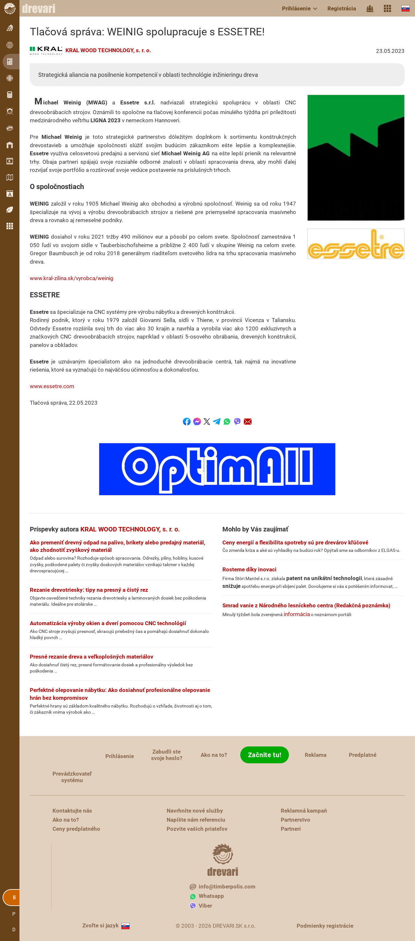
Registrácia (341, 8)
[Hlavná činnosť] (370, 8)
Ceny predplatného (76, 829)
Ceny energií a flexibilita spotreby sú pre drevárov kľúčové (295, 542)
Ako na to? (214, 755)
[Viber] (237, 421)
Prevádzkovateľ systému (72, 776)
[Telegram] (216, 421)
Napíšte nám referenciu (196, 819)
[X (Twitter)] (207, 421)
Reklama (315, 755)
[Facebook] (187, 421)
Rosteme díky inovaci (249, 569)
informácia (297, 614)
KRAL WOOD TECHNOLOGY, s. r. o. (108, 50)
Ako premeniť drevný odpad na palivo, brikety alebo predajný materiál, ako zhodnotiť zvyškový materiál (117, 546)
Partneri (291, 829)
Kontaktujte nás (72, 810)
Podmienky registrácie (325, 926)
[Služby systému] (387, 8)
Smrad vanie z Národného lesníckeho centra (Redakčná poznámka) (306, 605)
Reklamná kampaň (304, 810)
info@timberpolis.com (227, 886)
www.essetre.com (52, 386)
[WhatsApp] (227, 421)
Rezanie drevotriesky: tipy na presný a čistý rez (89, 590)
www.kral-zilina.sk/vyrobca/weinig (71, 278)
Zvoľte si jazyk (100, 925)
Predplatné (362, 755)
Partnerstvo (295, 819)
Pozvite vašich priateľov (197, 829)
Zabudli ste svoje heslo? (166, 754)
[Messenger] (197, 421)
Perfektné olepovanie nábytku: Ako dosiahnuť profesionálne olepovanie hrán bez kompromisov (120, 694)
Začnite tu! (264, 755)
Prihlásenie (296, 8)
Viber (205, 905)
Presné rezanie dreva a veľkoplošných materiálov (91, 656)
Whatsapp (211, 896)
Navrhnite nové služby (195, 810)
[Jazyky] (405, 8)
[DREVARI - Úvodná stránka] (42, 8)
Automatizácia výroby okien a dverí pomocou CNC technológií (108, 623)
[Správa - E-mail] (248, 421)
